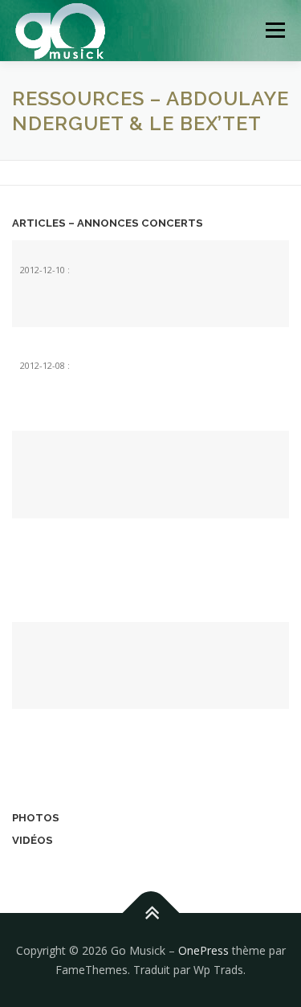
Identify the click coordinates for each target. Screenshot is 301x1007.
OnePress (203, 950)
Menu (274, 30)
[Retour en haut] (150, 913)
